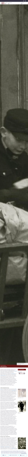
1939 (20, 373)
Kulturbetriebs (13, 373)
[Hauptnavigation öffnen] (23, 1)
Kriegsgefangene (7, 446)
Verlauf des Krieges (3, 375)
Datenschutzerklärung (23, 453)
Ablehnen (5, 455)
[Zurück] (0, 3)
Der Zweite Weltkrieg (3, 365)
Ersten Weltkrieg (14, 390)
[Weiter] (27, 3)
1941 (23, 373)
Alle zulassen (22, 455)
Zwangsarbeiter (2, 446)
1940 (22, 373)
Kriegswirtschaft (13, 448)
